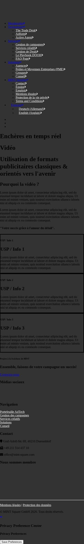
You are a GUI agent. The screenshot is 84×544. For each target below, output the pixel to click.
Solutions (13, 62)
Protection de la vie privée (32, 97)
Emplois (21, 90)
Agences (21, 65)
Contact (20, 83)
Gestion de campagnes (29, 44)
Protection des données (37, 505)
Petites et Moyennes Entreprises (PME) (40, 69)
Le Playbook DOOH (29, 55)
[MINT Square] (42, 9)
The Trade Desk (26, 30)
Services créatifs (26, 48)
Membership (15, 23)
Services (13, 41)
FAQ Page (22, 58)
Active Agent (24, 37)
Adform (20, 34)
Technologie (15, 26)
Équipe (20, 87)
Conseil (20, 76)
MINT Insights (17, 79)
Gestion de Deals (26, 51)
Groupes (21, 72)
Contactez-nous (9, 374)
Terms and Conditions (29, 101)
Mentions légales (26, 94)
